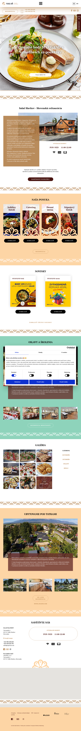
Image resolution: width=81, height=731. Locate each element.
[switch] (31, 375)
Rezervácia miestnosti (40, 425)
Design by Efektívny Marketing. (37, 725)
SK (74, 3)
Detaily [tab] (40, 352)
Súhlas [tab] (17, 352)
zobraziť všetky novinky (40, 322)
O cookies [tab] (64, 352)
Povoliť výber (40, 382)
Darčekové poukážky (40, 179)
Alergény (13, 713)
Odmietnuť (17, 382)
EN (77, 3)
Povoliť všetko (64, 382)
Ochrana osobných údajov (23, 713)
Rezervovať (79, 29)
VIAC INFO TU (40, 69)
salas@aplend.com (8, 645)
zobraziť (12, 241)
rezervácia (10, 11)
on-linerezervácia (40, 598)
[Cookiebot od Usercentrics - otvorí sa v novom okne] (68, 348)
